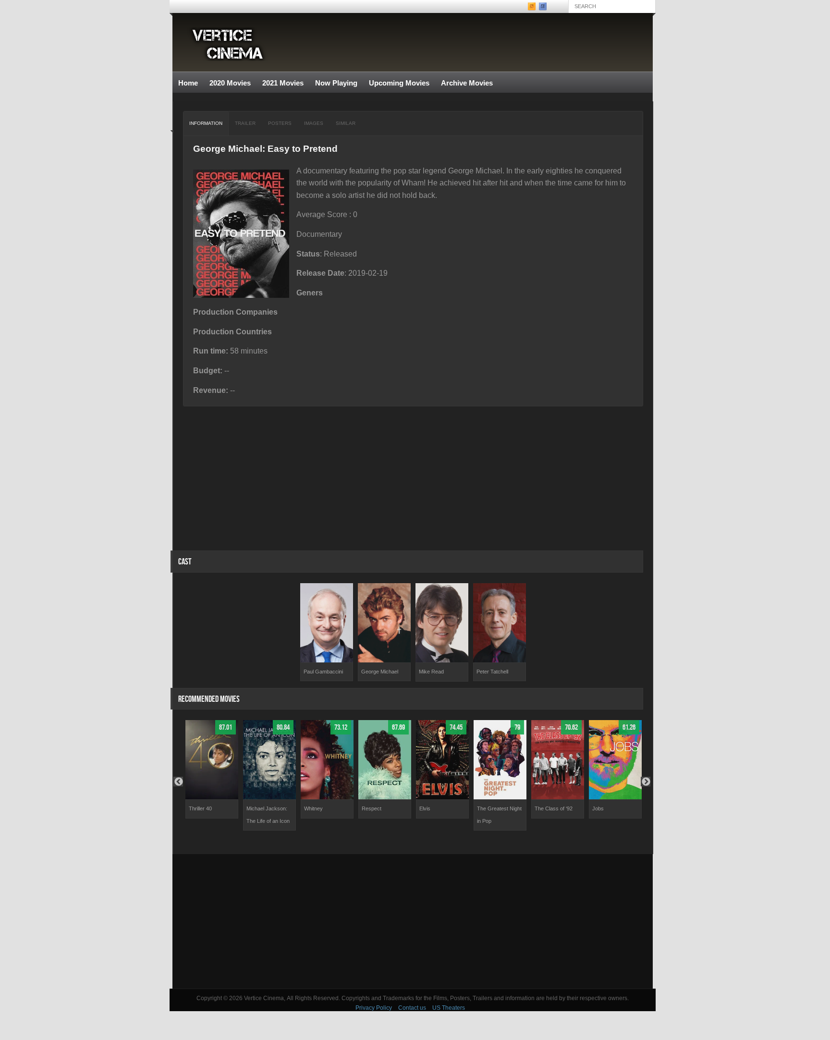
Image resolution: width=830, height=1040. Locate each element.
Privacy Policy (373, 1007)
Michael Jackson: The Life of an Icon (268, 815)
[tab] (206, 123)
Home (188, 83)
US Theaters (448, 1007)
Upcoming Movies (399, 83)
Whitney (313, 808)
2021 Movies (283, 83)
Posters (280, 123)
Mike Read (431, 671)
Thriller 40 (200, 808)
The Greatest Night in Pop (499, 815)
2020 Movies (230, 83)
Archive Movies (464, 83)
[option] (326, 632)
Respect (371, 808)
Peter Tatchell (492, 671)
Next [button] (645, 781)
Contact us (412, 1007)
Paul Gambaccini (323, 671)
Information (205, 123)
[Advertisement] (412, 921)
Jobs (598, 808)
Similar (345, 123)
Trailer (245, 123)
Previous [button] (178, 781)
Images (313, 123)
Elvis (424, 808)
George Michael (379, 671)
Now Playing (336, 83)
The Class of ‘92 (554, 808)
